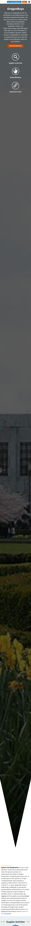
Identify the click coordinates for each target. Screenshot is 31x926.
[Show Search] (29, 2)
